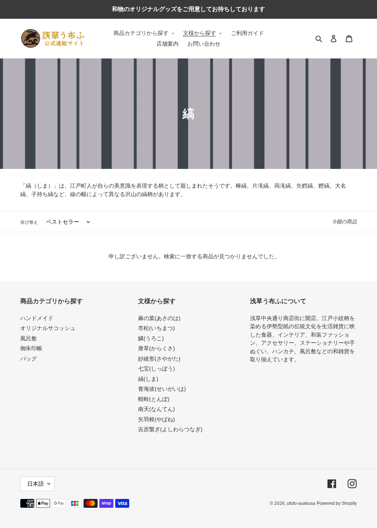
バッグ (28, 358)
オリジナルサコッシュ (47, 328)
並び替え (29, 222)
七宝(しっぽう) (156, 368)
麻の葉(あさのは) (159, 318)
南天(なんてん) (156, 409)
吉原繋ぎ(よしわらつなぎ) (170, 429)
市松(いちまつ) (156, 328)
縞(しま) (148, 379)
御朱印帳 (31, 348)
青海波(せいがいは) (162, 389)
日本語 (35, 484)
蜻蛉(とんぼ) (153, 399)
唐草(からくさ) (156, 348)
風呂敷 (28, 338)
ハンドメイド (36, 318)
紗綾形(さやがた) (159, 358)
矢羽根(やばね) (156, 419)
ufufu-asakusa (301, 503)
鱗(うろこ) (151, 338)
